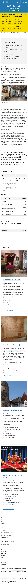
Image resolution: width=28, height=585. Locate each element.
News (2, 521)
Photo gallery (3, 564)
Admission (3, 555)
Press (2, 525)
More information (8, 310)
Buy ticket (18, 298)
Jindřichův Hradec (14, 6)
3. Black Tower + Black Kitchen (12, 410)
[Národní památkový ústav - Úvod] (6, 2)
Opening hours (4, 551)
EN (18, 2)
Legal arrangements (5, 578)
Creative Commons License (17, 570)
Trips (2, 557)
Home (2, 517)
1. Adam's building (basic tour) (12, 279)
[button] (2, 95)
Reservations (3, 553)
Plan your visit (3, 547)
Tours (2, 549)
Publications (3, 523)
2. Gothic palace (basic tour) (11, 345)
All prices (21, 49)
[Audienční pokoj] (14, 93)
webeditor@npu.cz (13, 581)
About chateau (4, 562)
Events (2, 519)
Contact (2, 527)
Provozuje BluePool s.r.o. (6, 582)
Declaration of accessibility (15, 578)
